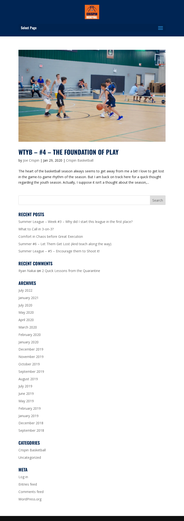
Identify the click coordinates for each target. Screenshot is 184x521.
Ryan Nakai (27, 270)
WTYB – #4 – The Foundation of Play (68, 152)
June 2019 (26, 393)
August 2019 (28, 379)
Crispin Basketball (79, 160)
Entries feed (27, 484)
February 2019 (29, 408)
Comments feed (31, 491)
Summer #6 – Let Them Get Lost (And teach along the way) (64, 244)
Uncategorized (29, 457)
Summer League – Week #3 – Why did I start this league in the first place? (75, 221)
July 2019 (25, 386)
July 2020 (25, 305)
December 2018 (30, 423)
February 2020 (29, 334)
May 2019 (26, 401)
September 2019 (31, 371)
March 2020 (27, 327)
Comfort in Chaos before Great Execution (50, 236)
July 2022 (25, 290)
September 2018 (31, 430)
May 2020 (26, 312)
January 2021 (28, 297)
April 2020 (26, 319)
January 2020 (28, 342)
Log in (23, 477)
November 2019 (31, 356)
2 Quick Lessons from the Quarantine (71, 270)
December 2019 (30, 349)
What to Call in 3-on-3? (36, 229)
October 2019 (29, 364)
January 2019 (28, 415)
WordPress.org (29, 499)
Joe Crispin (31, 160)
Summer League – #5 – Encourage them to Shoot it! (59, 251)
